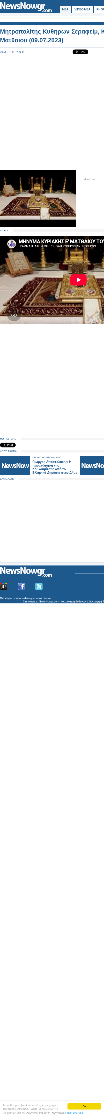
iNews (47, 598)
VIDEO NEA (82, 9)
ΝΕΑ (65, 9)
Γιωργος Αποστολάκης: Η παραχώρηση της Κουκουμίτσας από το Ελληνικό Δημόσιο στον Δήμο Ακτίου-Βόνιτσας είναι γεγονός (54, 471)
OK (84, 1106)
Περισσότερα (75, 1112)
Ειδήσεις (8, 598)
